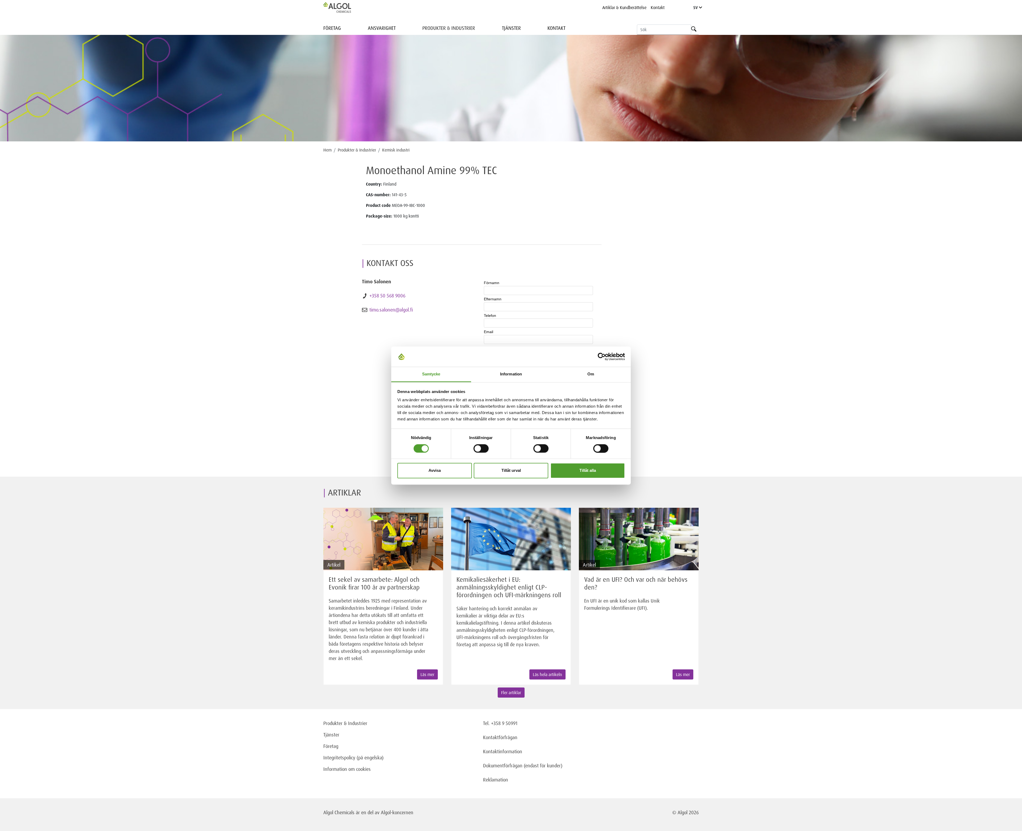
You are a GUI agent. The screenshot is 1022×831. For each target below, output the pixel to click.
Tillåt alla (587, 470)
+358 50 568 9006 (387, 295)
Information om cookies (347, 769)
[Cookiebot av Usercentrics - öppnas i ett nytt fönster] (601, 357)
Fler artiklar (511, 692)
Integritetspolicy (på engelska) (353, 757)
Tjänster (511, 28)
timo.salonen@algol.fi (391, 310)
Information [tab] (511, 374)
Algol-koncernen (397, 812)
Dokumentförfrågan (502, 765)
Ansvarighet (382, 28)
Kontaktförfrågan (500, 737)
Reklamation (495, 780)
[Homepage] (342, 7)
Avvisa (434, 470)
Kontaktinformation (502, 751)
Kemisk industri (396, 150)
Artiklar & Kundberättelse (624, 7)
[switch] (481, 448)
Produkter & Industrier (448, 28)
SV (696, 7)
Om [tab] (590, 374)
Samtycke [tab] (431, 374)
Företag (332, 28)
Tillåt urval (511, 470)
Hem (327, 150)
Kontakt (658, 7)
